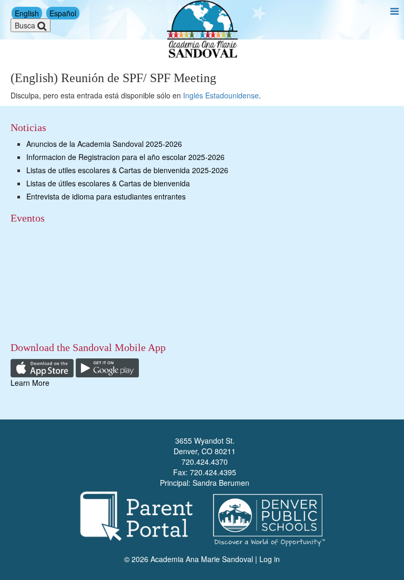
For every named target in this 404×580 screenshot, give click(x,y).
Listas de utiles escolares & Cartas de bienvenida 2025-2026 (127, 170)
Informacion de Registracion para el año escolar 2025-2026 (125, 157)
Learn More (30, 382)
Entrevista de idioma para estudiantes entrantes (106, 196)
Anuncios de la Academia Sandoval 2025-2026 (104, 143)
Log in (269, 559)
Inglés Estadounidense (221, 95)
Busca (26, 25)
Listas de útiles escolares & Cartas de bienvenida (108, 183)
